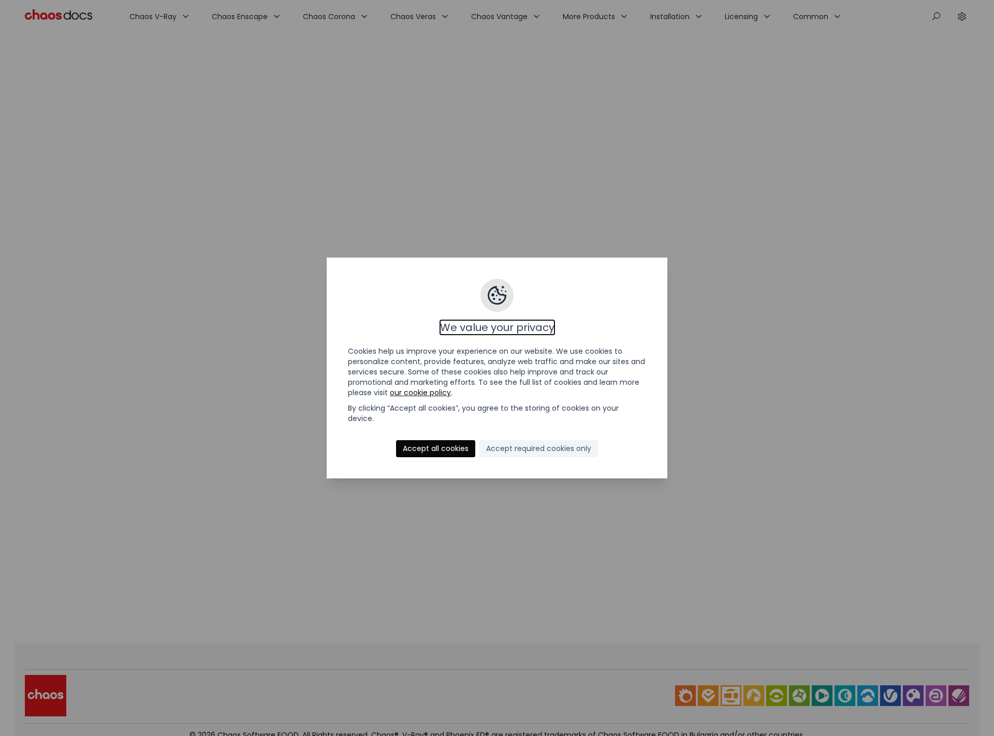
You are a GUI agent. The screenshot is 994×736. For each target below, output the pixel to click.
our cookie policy (420, 392)
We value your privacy (497, 327)
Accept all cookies (436, 448)
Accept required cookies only (538, 448)
